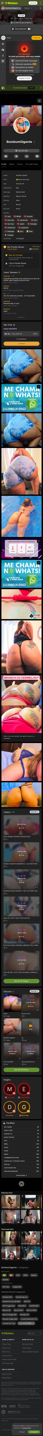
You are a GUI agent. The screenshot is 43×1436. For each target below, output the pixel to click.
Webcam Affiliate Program (30, 1352)
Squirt (22, 224)
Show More (20, 1175)
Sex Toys (10, 224)
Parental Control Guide (9, 1359)
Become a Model (27, 1344)
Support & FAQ (6, 1374)
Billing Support (6, 1378)
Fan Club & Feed (32, 164)
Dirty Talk (10, 220)
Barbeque (10, 231)
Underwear (11, 227)
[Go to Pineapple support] (3, 1412)
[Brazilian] (4, 1275)
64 (25, 1040)
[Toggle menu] (2, 3)
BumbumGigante (8, 1267)
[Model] (39, 101)
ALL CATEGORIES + (26, 1323)
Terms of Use (6, 1348)
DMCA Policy (6, 1352)
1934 (8, 1040)
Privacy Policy (6, 1344)
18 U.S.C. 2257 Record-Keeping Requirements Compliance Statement (19, 1420)
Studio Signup (26, 1348)
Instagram (21, 238)
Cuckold (29, 216)
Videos (28, 8)
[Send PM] (37, 156)
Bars (21, 231)
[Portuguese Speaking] (11, 1275)
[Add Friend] (26, 156)
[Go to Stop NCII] (14, 1412)
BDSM (19, 216)
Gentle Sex (24, 220)
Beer (31, 231)
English (33, 1333)
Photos (20, 164)
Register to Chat (24, 78)
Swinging (33, 224)
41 (7, 1064)
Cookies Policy (7, 1355)
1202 (8, 1016)
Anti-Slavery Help (7, 1363)
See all (33, 812)
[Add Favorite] (3, 38)
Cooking (10, 235)
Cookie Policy (26, 1428)
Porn (35, 220)
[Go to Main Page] (13, 3)
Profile (3, 164)
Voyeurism (24, 227)
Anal (8, 216)
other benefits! (28, 75)
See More (21, 317)
